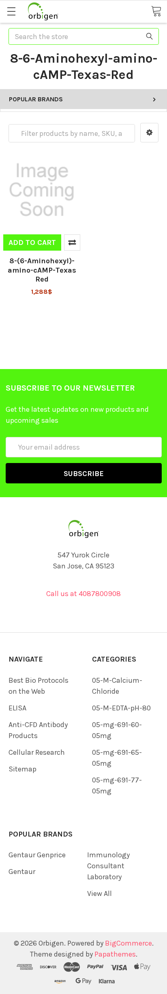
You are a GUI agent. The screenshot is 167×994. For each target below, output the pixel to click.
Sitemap (22, 769)
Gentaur (22, 871)
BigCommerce (128, 943)
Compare (72, 242)
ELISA (17, 707)
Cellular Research (37, 752)
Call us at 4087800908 (83, 593)
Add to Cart (32, 242)
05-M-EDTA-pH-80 (121, 707)
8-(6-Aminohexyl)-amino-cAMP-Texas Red (42, 270)
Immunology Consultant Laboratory (108, 865)
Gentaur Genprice (37, 854)
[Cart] (156, 10)
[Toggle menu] (11, 11)
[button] (149, 132)
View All (99, 893)
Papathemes (115, 954)
